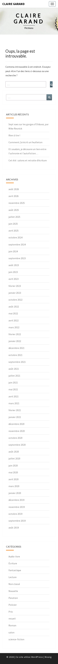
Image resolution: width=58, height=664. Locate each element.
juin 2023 (13, 272)
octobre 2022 (15, 299)
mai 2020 (13, 472)
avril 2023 (14, 278)
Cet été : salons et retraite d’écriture (28, 160)
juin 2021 (13, 382)
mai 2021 (13, 389)
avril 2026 (14, 196)
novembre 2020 (17, 431)
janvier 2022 (15, 341)
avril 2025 (14, 230)
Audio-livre (14, 556)
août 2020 (14, 451)
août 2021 (14, 368)
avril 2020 (14, 479)
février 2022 (15, 334)
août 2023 (14, 265)
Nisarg (48, 657)
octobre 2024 (15, 237)
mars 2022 (14, 327)
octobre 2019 (15, 513)
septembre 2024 (17, 244)
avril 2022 (14, 320)
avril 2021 (14, 396)
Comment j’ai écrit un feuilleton (25, 142)
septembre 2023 (17, 258)
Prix (11, 611)
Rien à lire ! (14, 135)
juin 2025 (13, 223)
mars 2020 (14, 486)
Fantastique (15, 570)
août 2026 (14, 189)
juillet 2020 (14, 458)
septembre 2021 (17, 361)
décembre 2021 (16, 348)
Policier (13, 604)
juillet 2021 (14, 375)
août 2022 (14, 306)
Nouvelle (13, 591)
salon (11, 632)
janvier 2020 (15, 493)
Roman (12, 625)
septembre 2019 (17, 520)
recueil (12, 618)
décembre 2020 (16, 423)
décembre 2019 (16, 499)
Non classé (14, 584)
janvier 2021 (15, 417)
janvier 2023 (15, 292)
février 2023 (15, 285)
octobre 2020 (15, 437)
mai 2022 (13, 313)
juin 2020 (13, 465)
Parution (13, 597)
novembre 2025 (17, 202)
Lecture (13, 577)
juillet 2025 (14, 216)
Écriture (13, 563)
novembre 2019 (17, 506)
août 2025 (14, 209)
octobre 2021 (15, 355)
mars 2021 (14, 403)
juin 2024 (13, 251)
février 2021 (15, 410)
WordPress (37, 657)
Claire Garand (13, 4)
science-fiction (16, 639)
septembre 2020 (17, 444)
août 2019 (14, 527)
